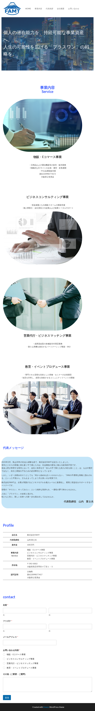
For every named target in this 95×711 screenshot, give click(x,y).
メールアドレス (10, 637)
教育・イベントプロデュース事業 (21, 668)
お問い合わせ (73, 8)
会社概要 (60, 8)
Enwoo (46, 707)
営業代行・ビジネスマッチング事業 (22, 663)
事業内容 (38, 8)
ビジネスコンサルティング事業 (20, 659)
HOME (28, 8)
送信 (7, 697)
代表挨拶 (49, 8)
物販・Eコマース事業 (16, 654)
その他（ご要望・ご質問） (15, 674)
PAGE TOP (90, 687)
